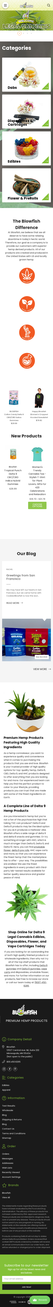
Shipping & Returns (12, 1119)
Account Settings (11, 1176)
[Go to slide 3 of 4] (27, 33)
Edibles (5, 1085)
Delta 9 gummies (31, 968)
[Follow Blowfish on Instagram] (4, 1069)
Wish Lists (7, 1167)
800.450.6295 (13, 1061)
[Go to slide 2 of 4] (23, 33)
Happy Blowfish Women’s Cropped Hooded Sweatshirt (39, 414)
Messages (7, 1158)
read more (13, 603)
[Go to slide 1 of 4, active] (19, 33)
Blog (4, 1114)
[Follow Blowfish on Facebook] (10, 1069)
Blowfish (6, 1192)
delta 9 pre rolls (20, 850)
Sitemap (6, 1137)
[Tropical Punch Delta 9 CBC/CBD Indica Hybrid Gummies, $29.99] (13, 454)
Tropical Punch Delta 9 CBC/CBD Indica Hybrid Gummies (12, 477)
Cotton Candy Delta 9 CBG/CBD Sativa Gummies (14, 417)
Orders (5, 1153)
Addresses (7, 1163)
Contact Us (8, 1128)
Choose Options (37, 505)
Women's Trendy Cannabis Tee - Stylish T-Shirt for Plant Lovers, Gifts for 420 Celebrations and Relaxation (37, 480)
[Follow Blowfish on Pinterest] (15, 1069)
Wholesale (7, 1110)
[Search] (48, 5)
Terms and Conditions (13, 1133)
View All (6, 1197)
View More (40, 669)
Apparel (6, 1089)
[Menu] (5, 5)
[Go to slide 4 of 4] (31, 33)
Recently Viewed (11, 1172)
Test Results (8, 1105)
